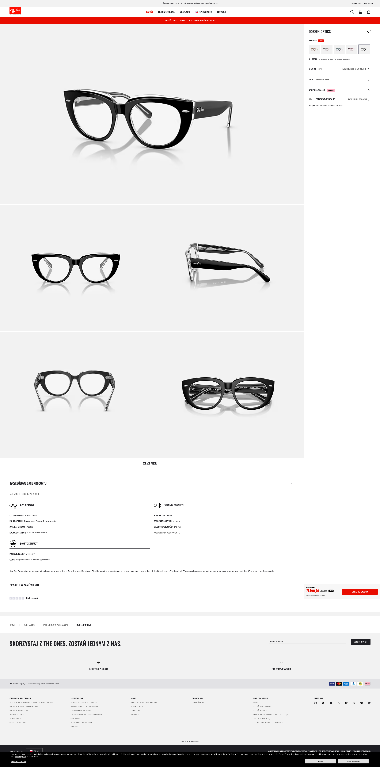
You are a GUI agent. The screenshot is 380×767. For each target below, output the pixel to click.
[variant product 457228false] (326, 49)
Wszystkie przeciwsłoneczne (24, 706)
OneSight (135, 714)
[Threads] (354, 702)
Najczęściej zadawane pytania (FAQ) (270, 714)
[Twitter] (338, 702)
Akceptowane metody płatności (86, 714)
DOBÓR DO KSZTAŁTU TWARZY (84, 702)
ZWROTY (74, 727)
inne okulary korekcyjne (55, 625)
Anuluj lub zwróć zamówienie (268, 723)
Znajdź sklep (198, 702)
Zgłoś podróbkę (261, 719)
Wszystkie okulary (19, 710)
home (12, 625)
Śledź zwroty (260, 710)
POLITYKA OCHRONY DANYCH (329, 751)
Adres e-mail (276, 641)
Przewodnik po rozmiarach (84, 706)
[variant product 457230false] (339, 49)
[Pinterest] (369, 702)
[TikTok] (323, 702)
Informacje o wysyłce (81, 723)
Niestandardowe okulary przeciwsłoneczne (31, 702)
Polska (36, 751)
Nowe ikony (15, 719)
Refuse (320, 761)
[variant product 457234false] (364, 49)
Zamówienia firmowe (81, 710)
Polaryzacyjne (17, 714)
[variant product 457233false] (351, 49)
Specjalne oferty (18, 723)
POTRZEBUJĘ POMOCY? (357, 99)
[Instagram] (315, 702)
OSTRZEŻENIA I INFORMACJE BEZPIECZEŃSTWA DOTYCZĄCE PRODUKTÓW (292, 751)
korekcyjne (29, 625)
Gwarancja (76, 719)
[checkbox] (368, 31)
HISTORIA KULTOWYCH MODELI (144, 702)
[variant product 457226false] (314, 49)
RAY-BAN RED (137, 706)
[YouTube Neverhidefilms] (331, 702)
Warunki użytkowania (361, 751)
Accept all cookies (353, 761)
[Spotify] (361, 702)
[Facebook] (346, 702)
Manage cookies (18, 762)
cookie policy (20, 756)
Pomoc (256, 702)
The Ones (135, 710)
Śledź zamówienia (262, 706)
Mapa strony (346, 751)
